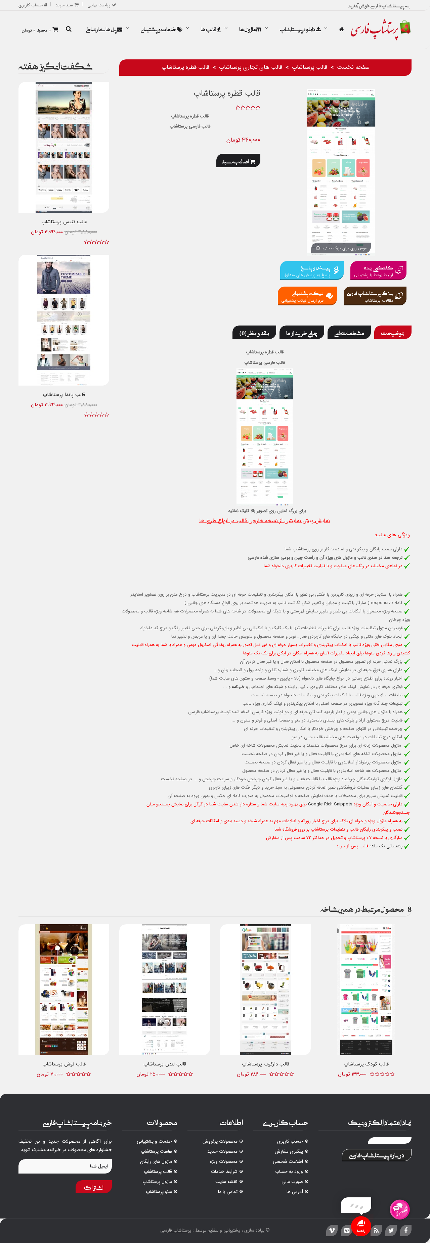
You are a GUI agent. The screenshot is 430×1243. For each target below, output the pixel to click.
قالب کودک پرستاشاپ (366, 1064)
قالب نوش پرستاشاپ (64, 1064)
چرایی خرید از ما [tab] (301, 332)
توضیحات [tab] (393, 332)
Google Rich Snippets (330, 804)
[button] (68, 29)
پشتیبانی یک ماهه (386, 846)
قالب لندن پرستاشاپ (164, 1064)
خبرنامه (238, 686)
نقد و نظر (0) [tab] (254, 332)
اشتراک (93, 1187)
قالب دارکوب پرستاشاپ (265, 1064)
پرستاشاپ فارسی (175, 1230)
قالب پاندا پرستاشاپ (64, 395)
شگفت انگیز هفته (55, 64)
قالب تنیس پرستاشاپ (64, 222)
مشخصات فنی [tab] (349, 332)
